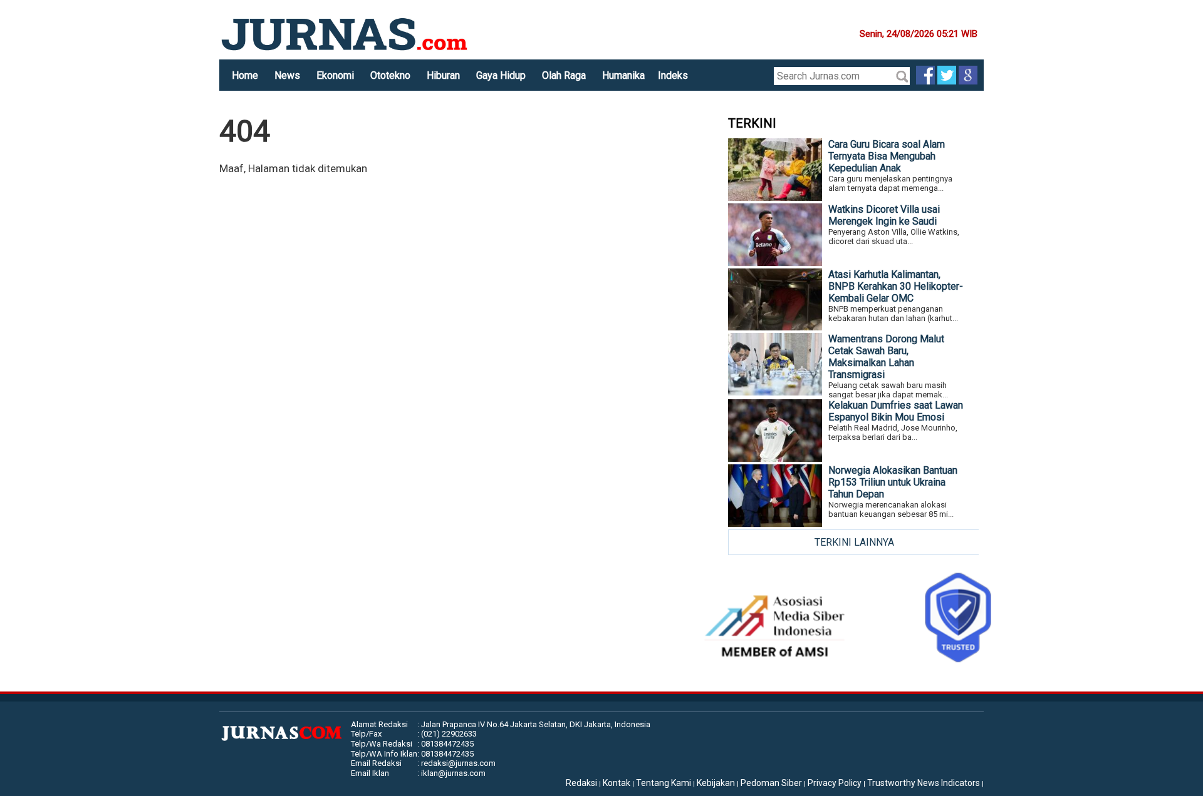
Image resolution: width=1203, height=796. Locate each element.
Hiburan (443, 75)
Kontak (616, 783)
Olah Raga (564, 75)
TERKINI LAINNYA (854, 542)
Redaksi (581, 783)
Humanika (623, 75)
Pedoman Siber (771, 783)
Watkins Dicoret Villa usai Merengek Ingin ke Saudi (884, 215)
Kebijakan (716, 783)
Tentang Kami (663, 783)
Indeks (673, 75)
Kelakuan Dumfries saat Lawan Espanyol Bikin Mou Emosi (895, 411)
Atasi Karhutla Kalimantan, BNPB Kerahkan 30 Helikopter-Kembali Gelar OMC (895, 286)
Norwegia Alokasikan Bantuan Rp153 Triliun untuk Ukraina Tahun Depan (892, 482)
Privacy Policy (835, 783)
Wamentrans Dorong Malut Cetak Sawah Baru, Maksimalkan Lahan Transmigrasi (886, 356)
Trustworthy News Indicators (923, 783)
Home (245, 75)
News (287, 75)
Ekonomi (335, 75)
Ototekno (390, 75)
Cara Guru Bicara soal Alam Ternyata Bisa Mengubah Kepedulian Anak (886, 156)
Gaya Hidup (501, 75)
